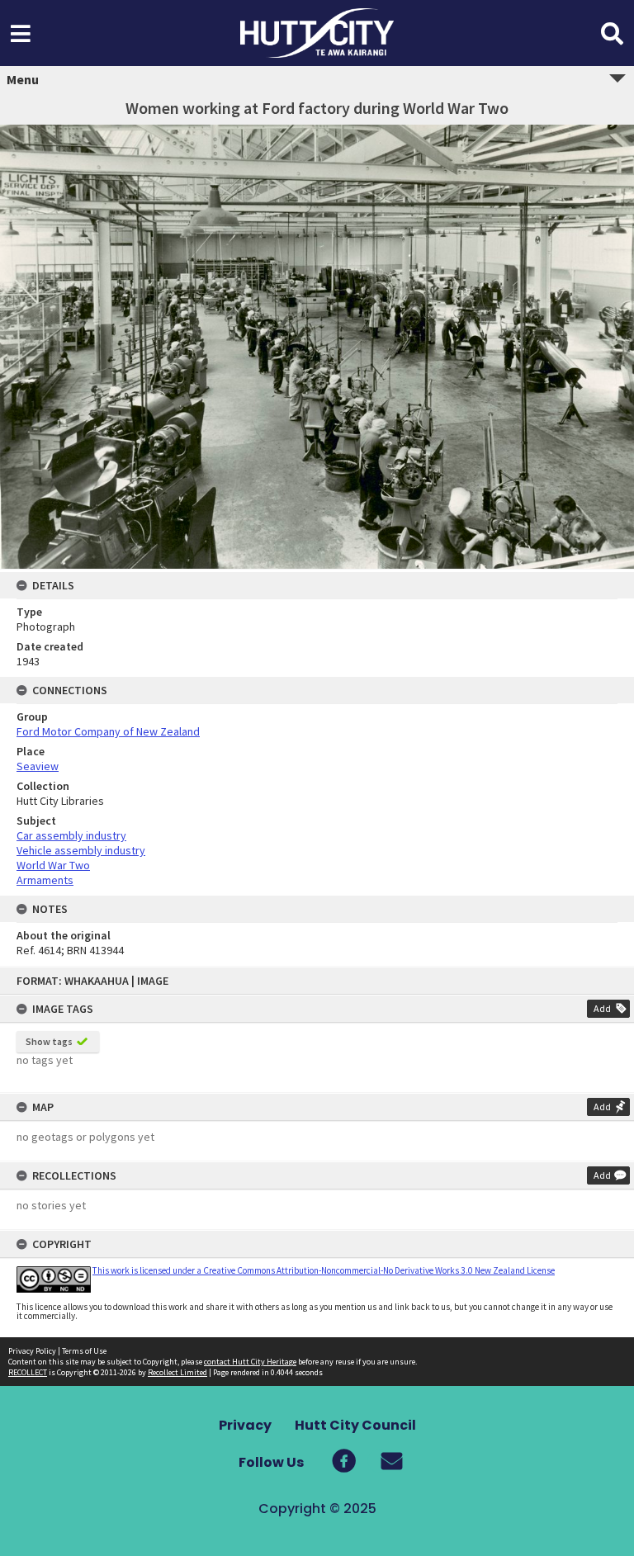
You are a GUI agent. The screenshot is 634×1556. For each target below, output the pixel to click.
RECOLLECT (27, 1372)
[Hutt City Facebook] (343, 1460)
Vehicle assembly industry (81, 850)
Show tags (49, 1041)
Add (602, 1008)
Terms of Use (84, 1351)
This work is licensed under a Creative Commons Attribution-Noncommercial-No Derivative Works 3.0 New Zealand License (323, 1270)
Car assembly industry (71, 835)
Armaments (45, 880)
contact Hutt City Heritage (250, 1361)
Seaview (38, 766)
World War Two (53, 865)
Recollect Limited (177, 1372)
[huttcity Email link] (378, 1460)
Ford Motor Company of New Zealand (108, 731)
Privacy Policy (32, 1351)
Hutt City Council (355, 1425)
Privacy (245, 1425)
